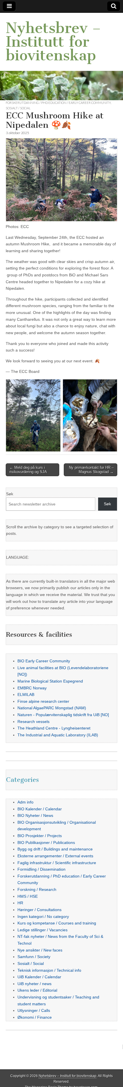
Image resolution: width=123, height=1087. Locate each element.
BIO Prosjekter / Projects (39, 835)
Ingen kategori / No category (43, 916)
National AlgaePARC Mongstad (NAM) (51, 708)
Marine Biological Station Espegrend (50, 681)
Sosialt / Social (18, 108)
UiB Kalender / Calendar (39, 977)
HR (20, 903)
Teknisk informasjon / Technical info (49, 970)
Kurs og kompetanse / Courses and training (56, 923)
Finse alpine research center (43, 701)
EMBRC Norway (32, 688)
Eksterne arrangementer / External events (55, 856)
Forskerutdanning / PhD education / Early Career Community (58, 102)
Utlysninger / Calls (33, 1010)
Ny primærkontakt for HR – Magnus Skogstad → (91, 469)
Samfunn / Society (33, 956)
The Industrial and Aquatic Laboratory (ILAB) (57, 735)
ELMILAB (25, 694)
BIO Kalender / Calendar (39, 809)
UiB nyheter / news (34, 983)
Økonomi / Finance (34, 1017)
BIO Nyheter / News (35, 815)
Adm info (25, 802)
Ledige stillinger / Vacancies (42, 930)
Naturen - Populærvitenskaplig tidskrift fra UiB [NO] (63, 714)
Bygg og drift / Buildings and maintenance (55, 849)
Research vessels (33, 721)
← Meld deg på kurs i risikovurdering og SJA (28, 469)
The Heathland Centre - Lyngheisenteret (53, 728)
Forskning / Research (36, 889)
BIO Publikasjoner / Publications (46, 842)
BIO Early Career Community (43, 661)
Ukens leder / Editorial (37, 990)
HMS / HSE (27, 896)
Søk (9, 494)
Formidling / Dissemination (41, 869)
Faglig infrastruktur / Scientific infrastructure (56, 862)
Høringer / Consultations (39, 909)
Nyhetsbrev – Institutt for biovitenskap (53, 41)
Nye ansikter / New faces (39, 950)
